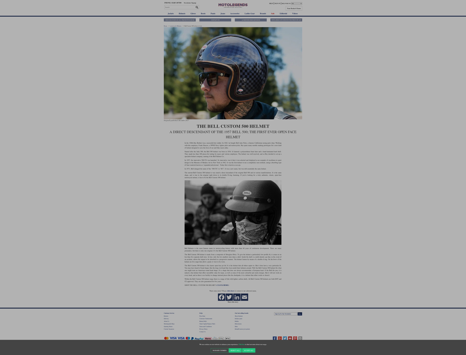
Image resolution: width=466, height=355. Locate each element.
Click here (241, 344)
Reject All (235, 350)
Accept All (248, 350)
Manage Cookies (219, 350)
